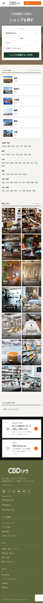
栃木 (21, 154)
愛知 (3, 163)
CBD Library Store (8, 500)
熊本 (15, 191)
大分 (19, 191)
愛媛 (32, 182)
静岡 (11, 163)
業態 (21, 38)
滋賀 (15, 174)
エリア (21, 28)
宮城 (25, 146)
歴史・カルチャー (8, 562)
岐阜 (7, 163)
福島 (29, 146)
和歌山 (24, 174)
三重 (15, 163)
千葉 (17, 154)
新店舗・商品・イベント (10, 549)
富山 (36, 163)
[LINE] (24, 491)
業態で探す (5, 531)
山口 (19, 182)
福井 (3, 166)
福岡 (3, 191)
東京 (3, 154)
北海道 (4, 146)
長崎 (11, 191)
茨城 (25, 154)
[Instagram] (14, 491)
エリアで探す (6, 527)
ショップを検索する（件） (21, 55)
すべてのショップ (8, 523)
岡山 (3, 182)
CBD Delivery (6, 505)
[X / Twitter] (9, 491)
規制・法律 (5, 557)
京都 (11, 174)
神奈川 (8, 154)
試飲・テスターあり (14, 48)
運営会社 (5, 587)
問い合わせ (5, 575)
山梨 (23, 163)
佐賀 (7, 191)
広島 (7, 182)
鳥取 (11, 182)
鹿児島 (29, 191)
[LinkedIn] (4, 491)
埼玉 (13, 154)
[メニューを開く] (4, 3)
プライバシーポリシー (9, 579)
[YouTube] (19, 491)
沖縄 (33, 191)
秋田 (13, 146)
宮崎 (23, 191)
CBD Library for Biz (8, 510)
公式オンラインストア (32, 3)
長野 (28, 163)
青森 (8, 146)
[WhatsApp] (29, 491)
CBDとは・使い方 (8, 553)
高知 (36, 182)
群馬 (29, 154)
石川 (32, 163)
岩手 (21, 146)
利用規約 (5, 583)
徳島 (28, 182)
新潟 (19, 163)
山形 (17, 146)
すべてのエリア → (35, 70)
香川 (23, 182)
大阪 (3, 174)
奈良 (19, 174)
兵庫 (7, 174)
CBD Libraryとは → (8, 485)
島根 (15, 182)
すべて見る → (37, 203)
